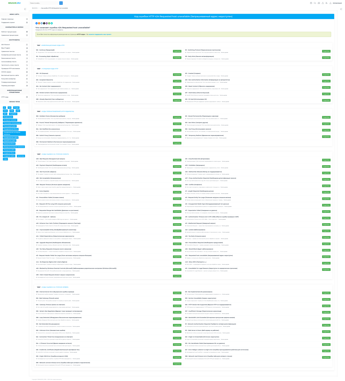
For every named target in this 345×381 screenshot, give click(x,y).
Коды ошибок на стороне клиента (55, 154)
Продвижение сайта (11, 137)
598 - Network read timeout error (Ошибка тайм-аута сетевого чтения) (208, 356)
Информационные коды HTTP (53, 45)
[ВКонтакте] (36, 23)
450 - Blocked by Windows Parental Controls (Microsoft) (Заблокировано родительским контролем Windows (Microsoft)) (76, 268)
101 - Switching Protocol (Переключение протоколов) (203, 50)
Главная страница (7, 19)
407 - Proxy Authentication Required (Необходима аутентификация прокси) (210, 178)
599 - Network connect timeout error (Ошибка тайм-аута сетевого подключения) (63, 362)
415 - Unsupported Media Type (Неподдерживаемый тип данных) (207, 204)
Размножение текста (8, 58)
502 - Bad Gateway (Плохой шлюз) (47, 298)
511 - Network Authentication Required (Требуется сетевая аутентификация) (210, 324)
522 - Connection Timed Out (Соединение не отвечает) (54, 337)
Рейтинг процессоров (8, 32)
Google (16, 107)
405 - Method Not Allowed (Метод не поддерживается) (203, 172)
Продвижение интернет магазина (12, 133)
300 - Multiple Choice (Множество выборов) (50, 116)
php (18, 111)
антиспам (21, 156)
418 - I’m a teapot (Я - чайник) (46, 217)
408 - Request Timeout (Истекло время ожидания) (53, 184)
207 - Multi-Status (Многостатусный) (197, 93)
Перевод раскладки (8, 85)
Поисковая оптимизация (12, 123)
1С (4, 107)
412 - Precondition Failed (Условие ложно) (50, 197)
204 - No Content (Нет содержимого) (48, 86)
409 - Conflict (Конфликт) (193, 184)
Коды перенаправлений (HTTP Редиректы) (58, 111)
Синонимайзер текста (8, 61)
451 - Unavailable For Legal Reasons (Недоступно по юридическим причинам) (211, 268)
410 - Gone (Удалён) (42, 191)
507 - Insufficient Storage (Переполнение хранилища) (203, 311)
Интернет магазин (10, 120)
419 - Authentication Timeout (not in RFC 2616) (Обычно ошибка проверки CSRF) (212, 217)
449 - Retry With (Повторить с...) (195, 262)
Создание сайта (9, 156)
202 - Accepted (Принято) (44, 80)
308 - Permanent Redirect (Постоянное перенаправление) (55, 142)
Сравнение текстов (7, 51)
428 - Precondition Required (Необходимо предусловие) (204, 242)
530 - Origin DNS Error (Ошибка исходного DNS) (52, 356)
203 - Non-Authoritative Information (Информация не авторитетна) (207, 80)
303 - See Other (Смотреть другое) (196, 122)
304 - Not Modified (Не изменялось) (48, 129)
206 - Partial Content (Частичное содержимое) (51, 93)
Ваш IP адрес (5, 48)
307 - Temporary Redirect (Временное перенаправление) (204, 135)
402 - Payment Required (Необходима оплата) (51, 165)
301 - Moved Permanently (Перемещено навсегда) (201, 116)
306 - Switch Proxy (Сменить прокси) (48, 135)
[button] (335, 3)
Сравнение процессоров (9, 35)
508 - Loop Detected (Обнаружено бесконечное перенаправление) (59, 317)
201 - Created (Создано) (193, 73)
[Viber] (47, 23)
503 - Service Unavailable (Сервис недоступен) (200, 298)
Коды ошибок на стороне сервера (55, 287)
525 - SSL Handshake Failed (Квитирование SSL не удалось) (205, 343)
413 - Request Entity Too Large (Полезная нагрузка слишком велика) (208, 197)
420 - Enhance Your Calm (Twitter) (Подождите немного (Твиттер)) (58, 223)
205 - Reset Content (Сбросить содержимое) (200, 86)
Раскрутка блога (9, 143)
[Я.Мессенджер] (52, 23)
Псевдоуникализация (8, 82)
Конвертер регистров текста (11, 55)
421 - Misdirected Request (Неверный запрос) (200, 223)
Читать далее (75, 52)
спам (5, 159)
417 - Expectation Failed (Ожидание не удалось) (201, 210)
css (10, 107)
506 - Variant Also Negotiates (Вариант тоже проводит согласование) (59, 311)
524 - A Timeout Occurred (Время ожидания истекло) (54, 343)
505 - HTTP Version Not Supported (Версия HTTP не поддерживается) (208, 304)
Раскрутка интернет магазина (14, 147)
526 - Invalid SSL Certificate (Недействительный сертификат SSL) (58, 350)
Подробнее (177, 51)
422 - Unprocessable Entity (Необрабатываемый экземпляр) (56, 230)
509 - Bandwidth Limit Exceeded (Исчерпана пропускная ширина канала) (210, 317)
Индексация (8, 117)
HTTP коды (4, 97)
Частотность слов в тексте (10, 65)
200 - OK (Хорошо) (42, 73)
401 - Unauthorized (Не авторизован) (197, 159)
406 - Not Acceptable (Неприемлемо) (48, 178)
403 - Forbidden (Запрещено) (195, 165)
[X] (44, 23)
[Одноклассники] (39, 23)
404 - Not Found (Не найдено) (46, 172)
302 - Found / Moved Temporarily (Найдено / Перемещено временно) (59, 122)
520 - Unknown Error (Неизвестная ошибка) (50, 330)
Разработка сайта (9, 140)
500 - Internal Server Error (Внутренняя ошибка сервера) (55, 292)
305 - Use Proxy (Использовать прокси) (198, 129)
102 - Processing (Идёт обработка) (47, 56)
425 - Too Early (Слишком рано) (195, 236)
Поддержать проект (8, 22)
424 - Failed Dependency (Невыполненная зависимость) (55, 236)
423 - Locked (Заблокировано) (195, 230)
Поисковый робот (10, 126)
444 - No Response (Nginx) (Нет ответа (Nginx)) (51, 262)
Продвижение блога (11, 129)
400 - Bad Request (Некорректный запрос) (50, 159)
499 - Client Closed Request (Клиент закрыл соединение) (55, 275)
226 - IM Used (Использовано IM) (196, 99)
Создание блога (9, 153)
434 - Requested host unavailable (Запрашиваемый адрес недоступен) (209, 255)
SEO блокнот (5, 44)
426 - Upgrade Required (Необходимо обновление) (53, 242)
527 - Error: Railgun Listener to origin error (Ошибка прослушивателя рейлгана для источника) (216, 350)
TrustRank (13, 114)
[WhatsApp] (49, 23)
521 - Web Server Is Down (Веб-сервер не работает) (202, 330)
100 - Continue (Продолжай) (45, 50)
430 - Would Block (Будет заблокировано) (199, 249)
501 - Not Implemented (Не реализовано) (198, 292)
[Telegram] (42, 23)
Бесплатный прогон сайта (10, 75)
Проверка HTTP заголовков (10, 68)
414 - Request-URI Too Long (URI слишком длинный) (53, 204)
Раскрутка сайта (9, 150)
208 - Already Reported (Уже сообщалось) (50, 99)
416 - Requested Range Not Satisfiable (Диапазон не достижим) (57, 210)
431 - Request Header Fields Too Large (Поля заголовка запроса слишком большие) (64, 255)
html (5, 111)
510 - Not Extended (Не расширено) (47, 324)
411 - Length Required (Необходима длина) (199, 191)
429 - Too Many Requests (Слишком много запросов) (53, 249)
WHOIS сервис (6, 72)
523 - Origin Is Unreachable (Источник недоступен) (202, 337)
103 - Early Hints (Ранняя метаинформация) (199, 56)
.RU (14, 3)
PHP (11, 111)
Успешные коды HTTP (50, 69)
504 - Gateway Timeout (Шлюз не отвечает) (50, 304)
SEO (5, 114)
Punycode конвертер (8, 79)
